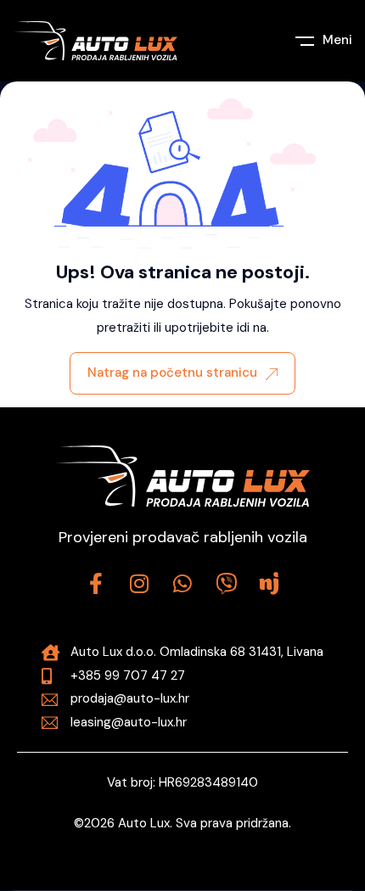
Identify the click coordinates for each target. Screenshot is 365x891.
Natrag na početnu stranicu (172, 372)
